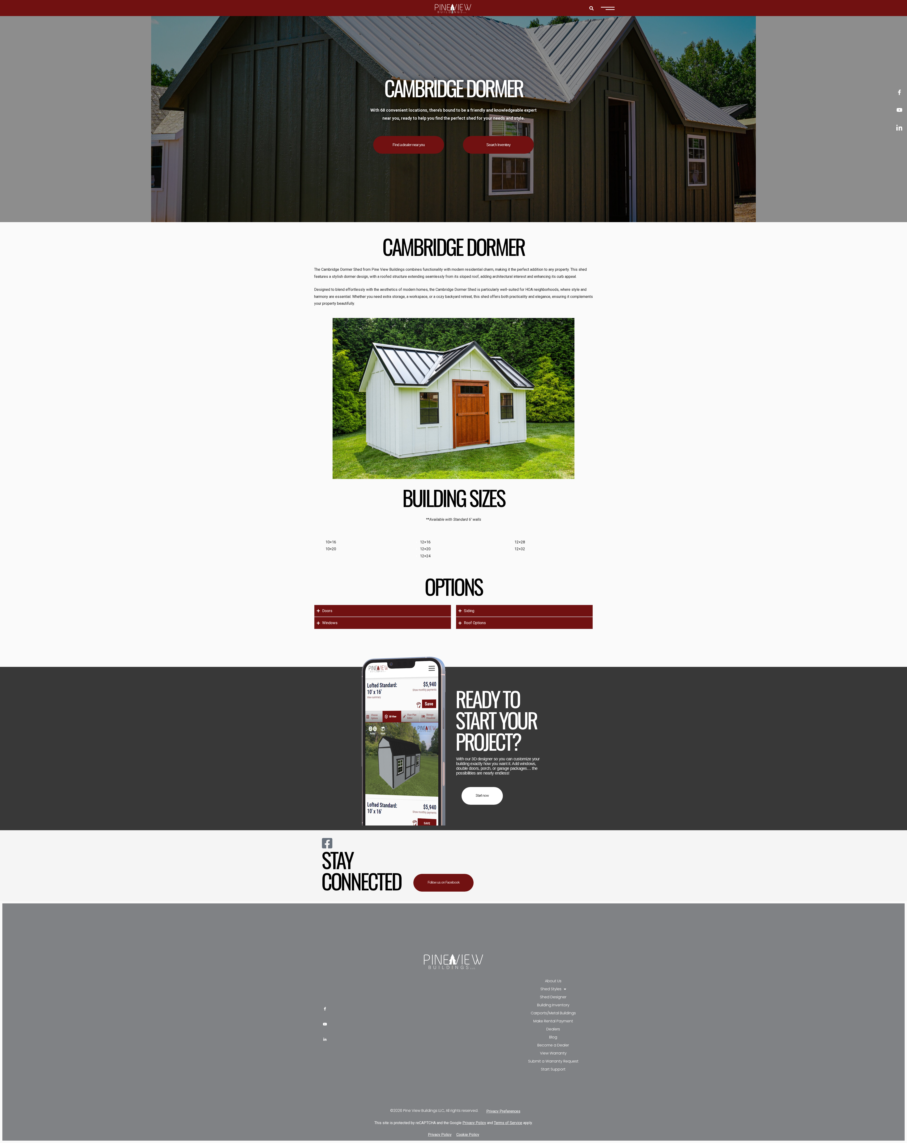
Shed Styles (550, 989)
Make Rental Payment (553, 1021)
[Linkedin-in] (325, 1039)
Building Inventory (553, 1005)
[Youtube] (325, 1024)
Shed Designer (553, 997)
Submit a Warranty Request (553, 1061)
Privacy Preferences (503, 1111)
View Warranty (553, 1053)
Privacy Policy (474, 1123)
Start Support (553, 1069)
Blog (553, 1037)
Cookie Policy (467, 1134)
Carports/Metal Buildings (553, 1013)
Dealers (553, 1029)
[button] (591, 8)
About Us (553, 981)
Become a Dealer (553, 1045)
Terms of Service (508, 1123)
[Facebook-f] (325, 1009)
